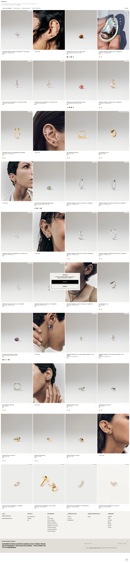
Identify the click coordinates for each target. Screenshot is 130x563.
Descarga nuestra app (7, 518)
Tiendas (69, 516)
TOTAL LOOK (37, 51)
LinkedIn (109, 527)
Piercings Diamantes (36, 8)
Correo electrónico (31, 516)
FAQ (48, 516)
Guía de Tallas (50, 518)
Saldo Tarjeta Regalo (51, 531)
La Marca (69, 518)
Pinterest (109, 523)
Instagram (110, 516)
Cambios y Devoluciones (52, 523)
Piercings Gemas (16, 8)
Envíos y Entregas (50, 520)
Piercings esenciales (26, 8)
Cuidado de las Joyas (51, 527)
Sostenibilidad (70, 520)
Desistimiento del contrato (52, 525)
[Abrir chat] (126, 559)
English (65, 281)
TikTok (109, 518)
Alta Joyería (30, 10)
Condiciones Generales (52, 529)
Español (65, 286)
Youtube (109, 525)
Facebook (110, 520)
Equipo (89, 516)
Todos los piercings (7, 8)
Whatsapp (29, 518)
